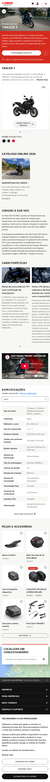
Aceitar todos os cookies (25, 776)
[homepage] (7, 4)
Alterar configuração (28, 393)
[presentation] (25, 366)
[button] (45, 3)
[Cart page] (32, 3)
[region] (25, 748)
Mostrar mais (7, 754)
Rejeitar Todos (25, 769)
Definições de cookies (25, 761)
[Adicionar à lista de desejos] (21, 533)
